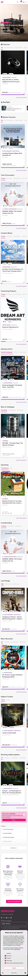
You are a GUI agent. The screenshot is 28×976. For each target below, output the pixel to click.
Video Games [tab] (22, 352)
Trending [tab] (3, 526)
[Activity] (20, 2)
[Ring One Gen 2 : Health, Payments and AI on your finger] (13, 62)
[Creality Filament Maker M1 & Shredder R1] (13, 136)
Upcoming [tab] (9, 178)
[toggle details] (24, 94)
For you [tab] (3, 178)
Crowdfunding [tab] (17, 178)
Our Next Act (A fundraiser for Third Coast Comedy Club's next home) (12, 271)
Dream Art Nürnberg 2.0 (10, 327)
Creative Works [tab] (19, 47)
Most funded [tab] (11, 526)
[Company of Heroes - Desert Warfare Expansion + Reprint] (13, 600)
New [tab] (11, 468)
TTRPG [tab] (16, 352)
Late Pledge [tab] (20, 410)
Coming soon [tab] (5, 468)
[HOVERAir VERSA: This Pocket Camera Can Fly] (13, 194)
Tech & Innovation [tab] (8, 47)
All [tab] (2, 47)
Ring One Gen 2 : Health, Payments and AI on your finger (10, 81)
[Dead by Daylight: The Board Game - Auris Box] (13, 368)
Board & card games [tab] (6, 352)
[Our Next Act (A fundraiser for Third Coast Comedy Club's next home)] (13, 252)
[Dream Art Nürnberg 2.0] (13, 310)
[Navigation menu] (26, 2)
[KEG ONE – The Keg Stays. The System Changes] (13, 426)
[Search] (17, 2)
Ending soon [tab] (18, 526)
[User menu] (23, 2)
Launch (14, 820)
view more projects (21, 97)
